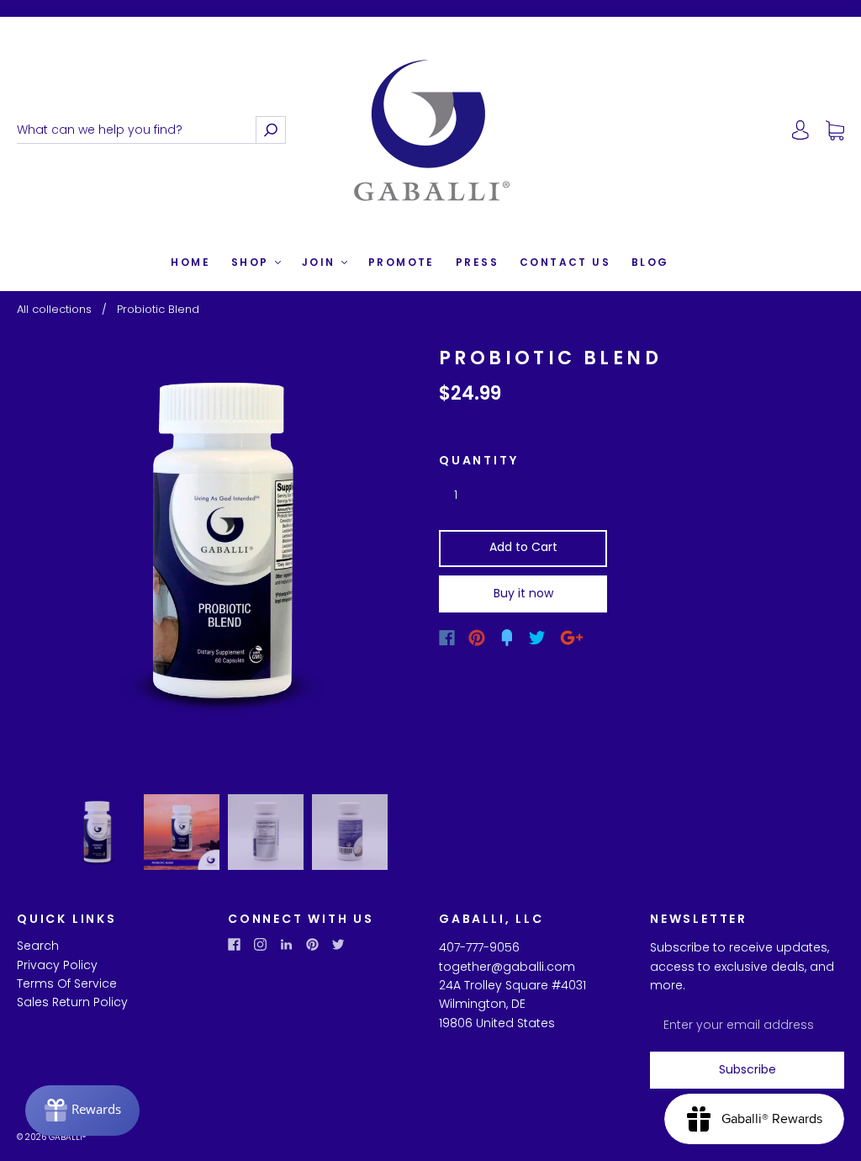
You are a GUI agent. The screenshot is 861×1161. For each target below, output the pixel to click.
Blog (650, 262)
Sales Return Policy (72, 1002)
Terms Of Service (67, 983)
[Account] (800, 130)
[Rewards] (82, 1110)
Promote (401, 262)
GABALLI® (67, 1137)
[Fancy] (507, 637)
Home (190, 262)
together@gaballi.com (507, 966)
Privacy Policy (57, 965)
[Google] (571, 637)
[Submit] (271, 130)
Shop (252, 262)
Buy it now (523, 593)
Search (38, 945)
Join (321, 262)
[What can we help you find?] (136, 130)
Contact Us (565, 262)
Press (477, 262)
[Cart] (835, 130)
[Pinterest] (477, 637)
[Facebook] (447, 637)
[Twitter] (537, 637)
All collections (54, 309)
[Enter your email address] (747, 1024)
